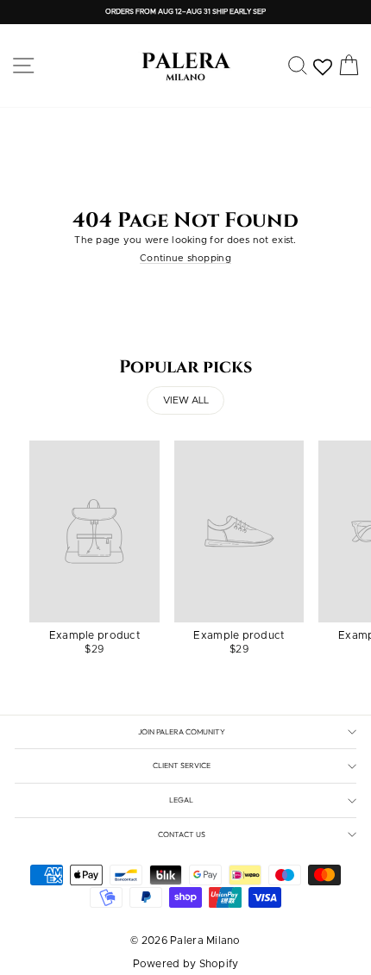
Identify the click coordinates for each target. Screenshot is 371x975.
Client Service (182, 765)
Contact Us (181, 834)
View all (186, 400)
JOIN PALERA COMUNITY (181, 731)
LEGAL (181, 799)
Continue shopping (185, 258)
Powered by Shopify (186, 964)
